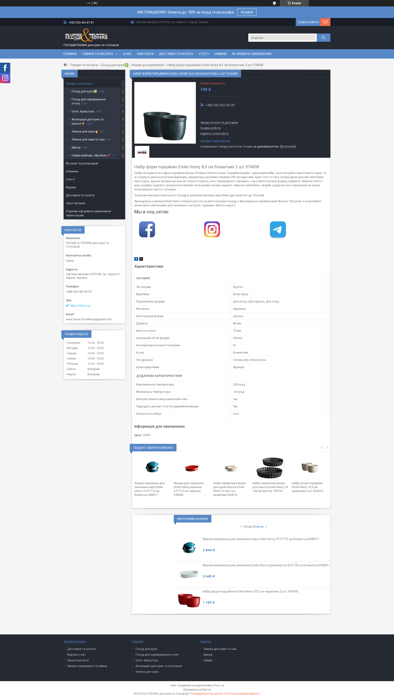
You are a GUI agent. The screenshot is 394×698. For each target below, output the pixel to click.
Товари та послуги (97, 53)
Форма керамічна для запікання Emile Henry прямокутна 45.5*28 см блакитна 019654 (266, 565)
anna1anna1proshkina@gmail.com (89, 319)
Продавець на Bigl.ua (197, 689)
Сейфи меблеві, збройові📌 (91, 155)
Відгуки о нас (76, 654)
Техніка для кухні (146, 671)
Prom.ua (219, 685)
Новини (221, 53)
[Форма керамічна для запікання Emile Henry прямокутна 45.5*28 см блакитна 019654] (189, 574)
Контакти (145, 53)
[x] (141, 259)
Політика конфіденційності (243, 693)
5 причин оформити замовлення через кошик (88, 213)
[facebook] (136, 259)
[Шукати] (323, 38)
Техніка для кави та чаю (88, 139)
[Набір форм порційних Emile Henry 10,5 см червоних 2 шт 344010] (189, 600)
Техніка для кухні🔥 (85, 131)
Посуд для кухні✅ (114, 65)
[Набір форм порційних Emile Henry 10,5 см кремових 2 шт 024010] (310, 467)
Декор (76, 147)
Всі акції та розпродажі (82, 163)
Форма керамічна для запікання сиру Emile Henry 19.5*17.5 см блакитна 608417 (261, 539)
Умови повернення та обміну (87, 666)
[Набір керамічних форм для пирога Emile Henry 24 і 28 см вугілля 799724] (270, 467)
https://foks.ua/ (80, 305)
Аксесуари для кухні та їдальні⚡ (88, 121)
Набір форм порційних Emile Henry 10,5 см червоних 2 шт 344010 (250, 591)
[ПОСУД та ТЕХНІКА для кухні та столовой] (86, 35)
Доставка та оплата (176, 53)
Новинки (72, 171)
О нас (127, 53)
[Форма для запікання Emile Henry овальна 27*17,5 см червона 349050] (192, 467)
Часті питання (75, 203)
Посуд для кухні (146, 649)
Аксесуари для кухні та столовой (158, 666)
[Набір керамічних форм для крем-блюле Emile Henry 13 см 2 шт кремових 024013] (231, 467)
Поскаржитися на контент (206, 693)
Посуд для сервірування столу (89, 101)
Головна (70, 53)
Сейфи (207, 660)
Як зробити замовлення (251, 53)
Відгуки (71, 187)
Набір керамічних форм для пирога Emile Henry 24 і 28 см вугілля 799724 (270, 487)
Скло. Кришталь (83, 111)
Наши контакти (78, 660)
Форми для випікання (148, 65)
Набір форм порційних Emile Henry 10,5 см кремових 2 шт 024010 (307, 487)
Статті (204, 53)
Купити (247, 12)
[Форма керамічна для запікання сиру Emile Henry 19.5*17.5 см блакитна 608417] (152, 467)
